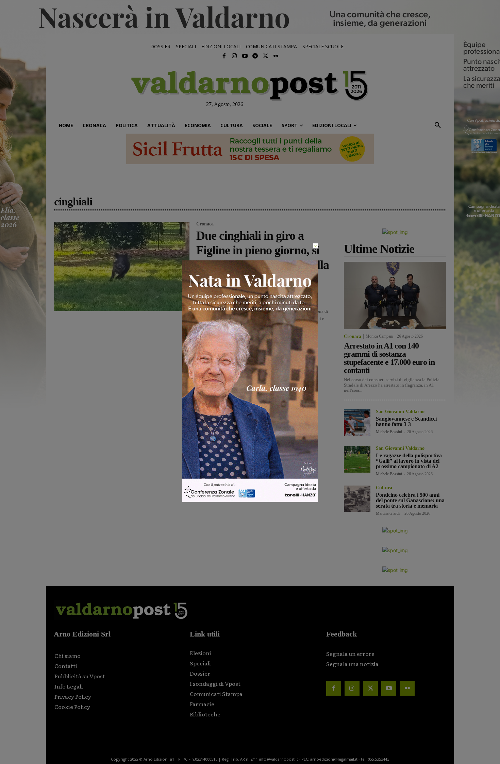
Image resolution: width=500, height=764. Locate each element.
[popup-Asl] (250, 500)
